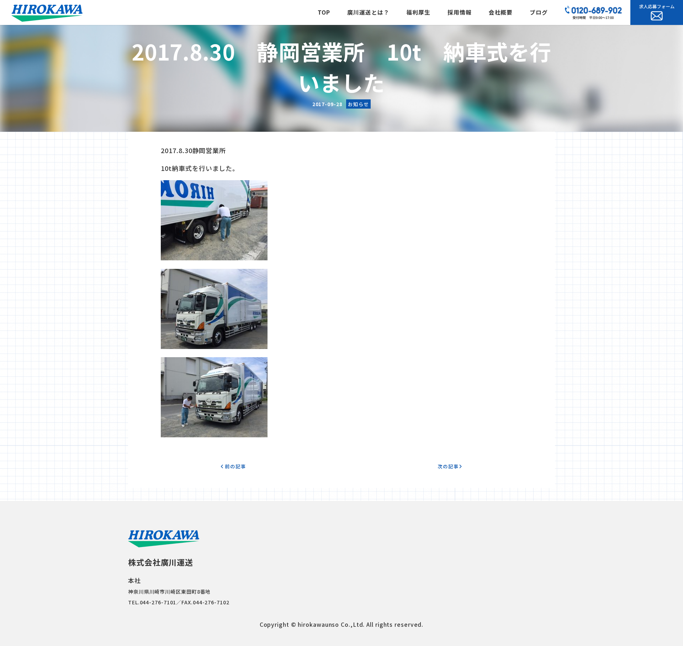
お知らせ (358, 104)
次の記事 (448, 466)
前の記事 (234, 466)
